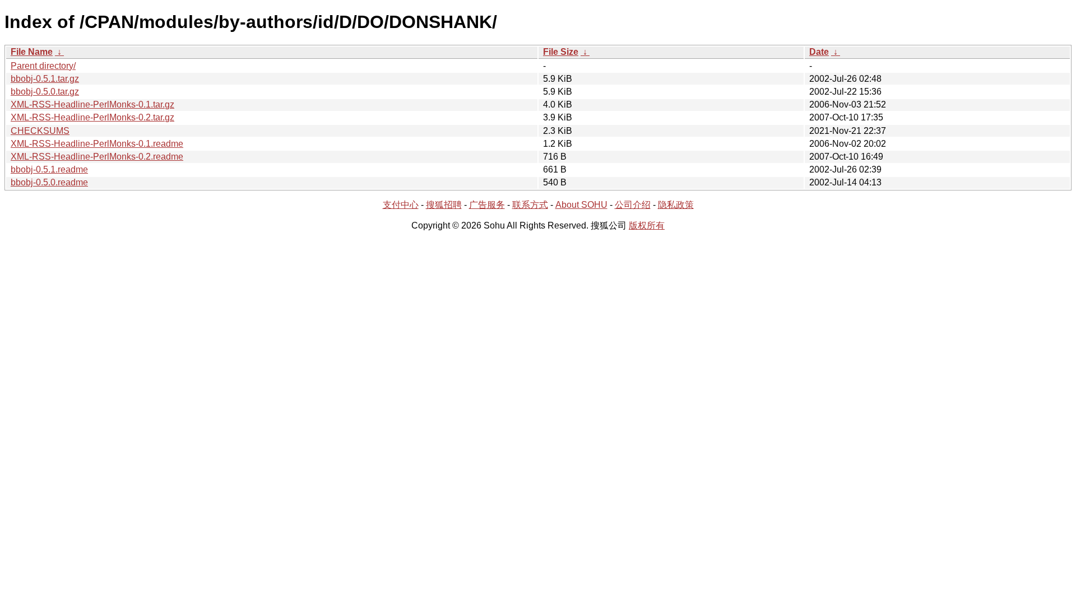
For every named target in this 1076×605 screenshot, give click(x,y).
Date (819, 52)
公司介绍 (633, 205)
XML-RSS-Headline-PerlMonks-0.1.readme (97, 143)
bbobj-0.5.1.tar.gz (45, 78)
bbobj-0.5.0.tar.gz (45, 91)
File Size (560, 52)
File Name (32, 52)
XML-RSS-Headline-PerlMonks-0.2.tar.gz (92, 117)
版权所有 (647, 225)
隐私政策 (676, 205)
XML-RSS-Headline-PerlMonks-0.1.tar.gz (92, 104)
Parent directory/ (43, 66)
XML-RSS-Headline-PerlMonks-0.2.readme (97, 156)
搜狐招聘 (444, 205)
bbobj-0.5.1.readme (49, 169)
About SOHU (581, 205)
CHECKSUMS (40, 131)
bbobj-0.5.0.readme (49, 182)
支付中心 (401, 205)
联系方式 (530, 205)
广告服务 (487, 205)
